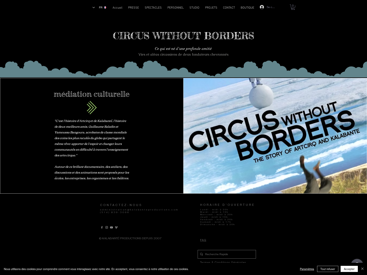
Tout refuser (327, 269)
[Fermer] (362, 269)
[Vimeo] (116, 227)
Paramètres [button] (307, 269)
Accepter (349, 269)
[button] (153, 9)
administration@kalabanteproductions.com (139, 209)
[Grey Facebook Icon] (102, 227)
